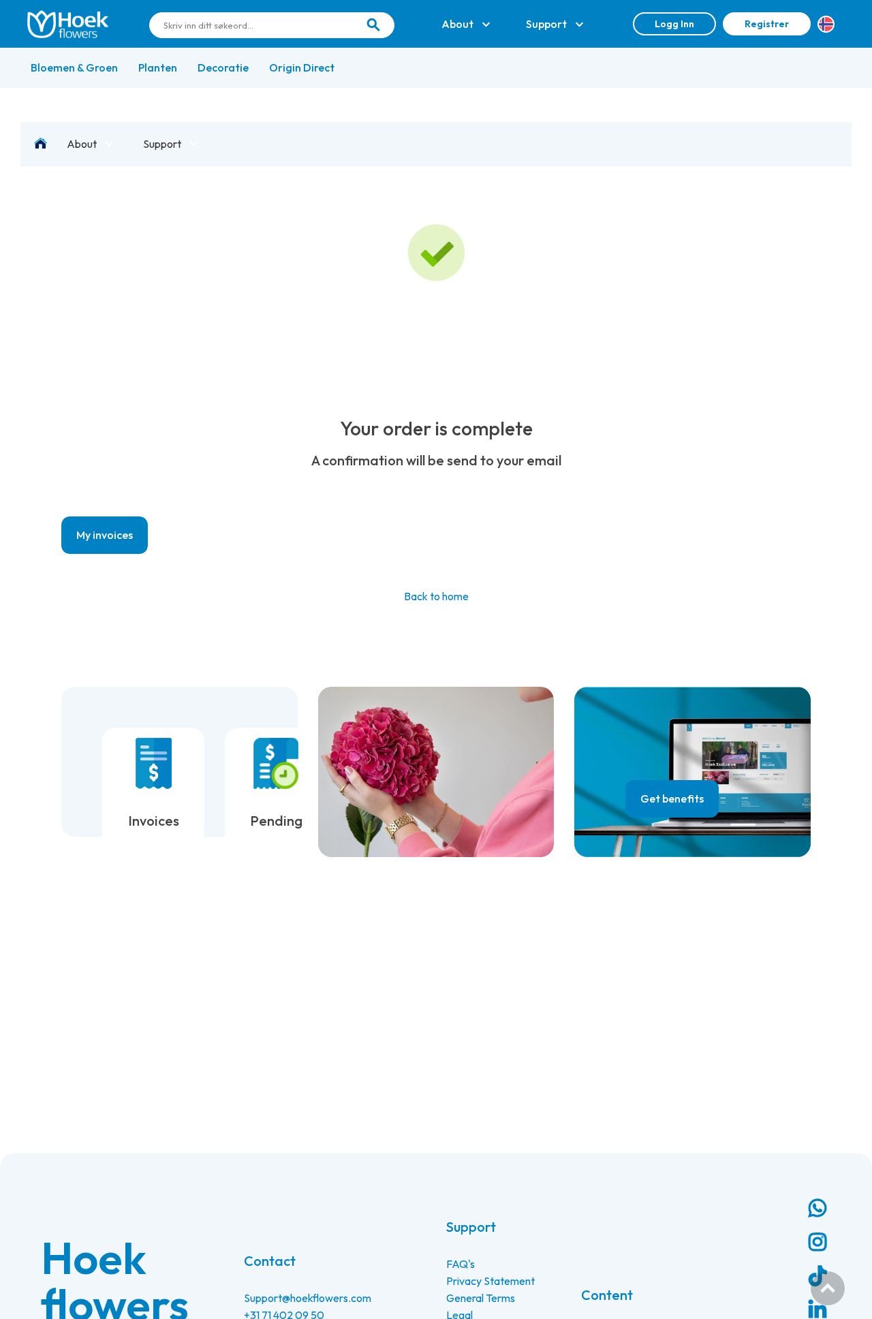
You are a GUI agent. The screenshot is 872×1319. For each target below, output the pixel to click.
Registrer (767, 24)
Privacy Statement (490, 1281)
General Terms (480, 1298)
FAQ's (460, 1264)
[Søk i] (373, 25)
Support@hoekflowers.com (307, 1298)
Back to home (436, 596)
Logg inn (674, 24)
